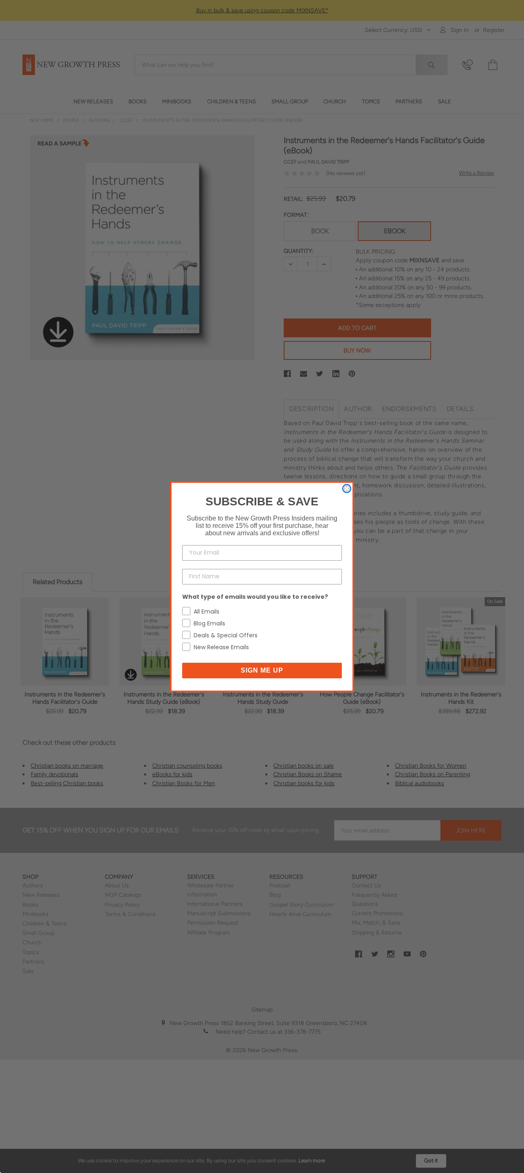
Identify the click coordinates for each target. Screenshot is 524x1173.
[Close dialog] (347, 488)
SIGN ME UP (262, 670)
